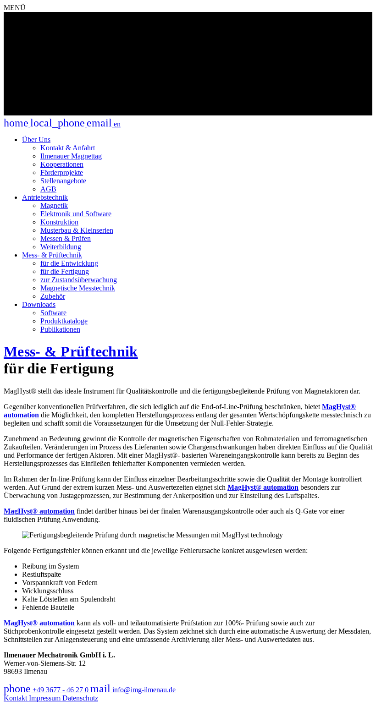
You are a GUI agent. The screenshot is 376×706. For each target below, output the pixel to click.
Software (53, 313)
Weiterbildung (60, 247)
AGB (48, 189)
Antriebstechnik (45, 197)
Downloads (38, 304)
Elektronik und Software (75, 214)
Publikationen (60, 329)
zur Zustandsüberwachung (78, 280)
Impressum (45, 698)
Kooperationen (61, 164)
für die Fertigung (64, 271)
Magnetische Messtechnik (77, 288)
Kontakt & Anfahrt (67, 148)
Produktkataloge (64, 321)
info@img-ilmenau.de (133, 690)
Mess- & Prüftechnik (52, 255)
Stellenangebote (63, 181)
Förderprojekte (61, 172)
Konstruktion (59, 222)
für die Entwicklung (69, 263)
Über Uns (36, 139)
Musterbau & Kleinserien (76, 230)
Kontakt (16, 698)
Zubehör (52, 296)
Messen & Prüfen (65, 238)
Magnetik (54, 205)
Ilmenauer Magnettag (71, 156)
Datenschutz (80, 698)
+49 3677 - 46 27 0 (47, 690)
